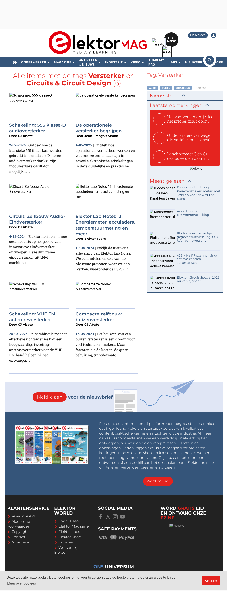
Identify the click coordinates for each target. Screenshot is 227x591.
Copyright (20, 532)
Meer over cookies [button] (21, 583)
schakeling (183, 87)
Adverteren (21, 542)
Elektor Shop (69, 537)
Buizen (166, 87)
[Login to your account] (213, 35)
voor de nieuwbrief (75, 397)
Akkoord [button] (211, 581)
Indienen (66, 542)
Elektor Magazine (73, 526)
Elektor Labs (69, 532)
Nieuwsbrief (196, 62)
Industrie (114, 62)
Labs (173, 62)
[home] (15, 62)
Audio (153, 87)
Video (136, 62)
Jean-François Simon (101, 136)
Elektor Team (95, 239)
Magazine (62, 62)
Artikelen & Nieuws (88, 62)
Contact (18, 537)
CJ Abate (25, 136)
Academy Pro (156, 62)
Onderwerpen (33, 62)
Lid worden (198, 35)
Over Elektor (69, 521)
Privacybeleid (23, 516)
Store (217, 62)
